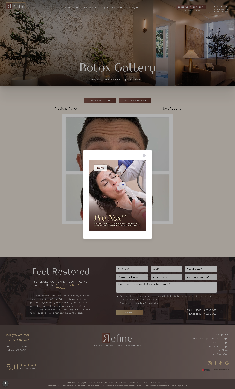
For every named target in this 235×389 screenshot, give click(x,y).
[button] (5, 383)
